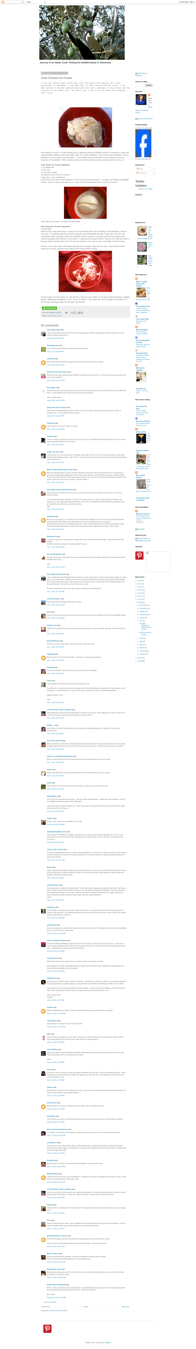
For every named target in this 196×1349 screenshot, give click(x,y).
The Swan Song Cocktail (149, 438)
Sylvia (49, 770)
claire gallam (52, 1021)
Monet (49, 867)
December (144, 605)
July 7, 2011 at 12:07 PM (56, 605)
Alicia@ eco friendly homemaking (59, 756)
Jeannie (50, 436)
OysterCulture (52, 958)
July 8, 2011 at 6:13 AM (55, 776)
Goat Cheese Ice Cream (145, 633)
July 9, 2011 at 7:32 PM (55, 878)
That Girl (50, 667)
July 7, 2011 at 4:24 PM (55, 660)
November (144, 608)
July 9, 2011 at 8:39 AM (55, 842)
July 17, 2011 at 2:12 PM (56, 1229)
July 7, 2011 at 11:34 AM (55, 592)
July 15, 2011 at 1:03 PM (56, 1153)
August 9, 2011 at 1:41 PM (56, 1297)
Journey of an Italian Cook (143, 128)
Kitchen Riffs (141, 432)
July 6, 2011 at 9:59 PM (55, 351)
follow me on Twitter (145, 189)
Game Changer (150, 245)
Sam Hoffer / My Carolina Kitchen (59, 490)
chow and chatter (53, 599)
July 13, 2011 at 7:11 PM (55, 1122)
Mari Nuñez (51, 388)
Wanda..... (50, 725)
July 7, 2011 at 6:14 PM (55, 673)
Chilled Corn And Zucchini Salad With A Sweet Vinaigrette (143, 310)
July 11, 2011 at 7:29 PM (55, 1062)
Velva (49, 681)
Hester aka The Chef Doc (56, 407)
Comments (142, 173)
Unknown (50, 359)
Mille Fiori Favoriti (142, 514)
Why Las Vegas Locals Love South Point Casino (142, 412)
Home (86, 1307)
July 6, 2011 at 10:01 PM (56, 365)
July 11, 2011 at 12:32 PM (56, 1027)
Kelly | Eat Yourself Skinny (57, 372)
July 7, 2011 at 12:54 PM (56, 618)
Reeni (49, 1069)
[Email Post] (66, 312)
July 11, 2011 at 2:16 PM (55, 1042)
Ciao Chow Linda (53, 330)
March (142, 648)
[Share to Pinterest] (82, 312)
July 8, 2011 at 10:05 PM (56, 824)
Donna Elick (51, 1103)
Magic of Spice (52, 1254)
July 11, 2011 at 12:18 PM (56, 1013)
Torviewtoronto (52, 345)
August (142, 618)
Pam (48, 1220)
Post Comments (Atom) (59, 1311)
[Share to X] (77, 312)
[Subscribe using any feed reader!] (144, 119)
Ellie (48, 1034)
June (142, 638)
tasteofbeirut (52, 1143)
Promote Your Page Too (143, 159)
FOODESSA (51, 978)
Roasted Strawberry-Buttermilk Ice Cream (145, 626)
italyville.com (141, 389)
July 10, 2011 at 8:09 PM (56, 971)
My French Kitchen (143, 421)
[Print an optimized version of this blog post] (49, 309)
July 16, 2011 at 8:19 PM (56, 1198)
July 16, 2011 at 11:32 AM (56, 1182)
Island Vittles (52, 796)
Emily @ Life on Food (55, 849)
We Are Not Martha (54, 554)
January (143, 654)
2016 (140, 587)
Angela (49, 818)
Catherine (50, 907)
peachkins (51, 1116)
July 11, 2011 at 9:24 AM (55, 1000)
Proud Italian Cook (54, 1269)
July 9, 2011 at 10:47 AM (56, 860)
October (143, 611)
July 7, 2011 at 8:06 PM (55, 734)
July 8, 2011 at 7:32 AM (55, 789)
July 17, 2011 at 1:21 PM (56, 1213)
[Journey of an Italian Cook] (143, 157)
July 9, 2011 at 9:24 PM (55, 900)
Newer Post (46, 1307)
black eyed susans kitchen (57, 1129)
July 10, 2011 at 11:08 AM (56, 933)
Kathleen (50, 1160)
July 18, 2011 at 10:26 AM (56, 1262)
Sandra (49, 1007)
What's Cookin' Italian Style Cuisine (141, 284)
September (144, 614)
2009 (140, 661)
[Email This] (72, 312)
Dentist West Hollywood (56, 1285)
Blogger (108, 1343)
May (141, 641)
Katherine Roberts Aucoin (57, 1236)
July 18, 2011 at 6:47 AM (56, 1246)
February (143, 651)
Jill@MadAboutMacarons (56, 832)
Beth (49, 612)
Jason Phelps (52, 1049)
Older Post (125, 1307)
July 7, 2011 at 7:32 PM (55, 702)
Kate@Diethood (53, 641)
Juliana (49, 1087)
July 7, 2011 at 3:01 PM (55, 634)
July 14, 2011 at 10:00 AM (56, 1135)
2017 (140, 584)
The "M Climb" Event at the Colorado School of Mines (143, 518)
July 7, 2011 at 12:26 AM (56, 429)
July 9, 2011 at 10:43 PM (56, 918)
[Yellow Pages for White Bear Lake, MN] (144, 541)
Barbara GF (51, 536)
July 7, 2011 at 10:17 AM (56, 567)
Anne (49, 783)
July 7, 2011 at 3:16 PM (55, 647)
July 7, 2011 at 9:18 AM (55, 529)
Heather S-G (51, 625)
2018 (140, 581)
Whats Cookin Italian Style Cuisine (60, 470)
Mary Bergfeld (52, 1174)
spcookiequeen (53, 885)
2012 (140, 599)
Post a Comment (50, 1302)
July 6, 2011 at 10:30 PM (56, 400)
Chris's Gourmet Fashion (56, 940)
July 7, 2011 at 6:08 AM (55, 509)
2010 (140, 658)
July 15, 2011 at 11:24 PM (56, 1166)
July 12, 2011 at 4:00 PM (56, 1096)
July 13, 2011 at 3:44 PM (56, 1109)
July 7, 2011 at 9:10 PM (55, 762)
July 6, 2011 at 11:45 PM (55, 416)
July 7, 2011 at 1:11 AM (55, 445)
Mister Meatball (142, 330)
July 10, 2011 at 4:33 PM (56, 951)
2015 (140, 590)
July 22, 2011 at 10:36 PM (56, 1277)
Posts (140, 169)
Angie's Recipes (53, 452)
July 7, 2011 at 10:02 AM (56, 547)
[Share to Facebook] (79, 312)
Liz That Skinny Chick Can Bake (59, 710)
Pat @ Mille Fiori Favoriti (56, 574)
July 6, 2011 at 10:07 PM (56, 380)
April (141, 645)
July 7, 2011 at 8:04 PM (55, 718)
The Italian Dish (142, 353)
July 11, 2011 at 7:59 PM (55, 1080)
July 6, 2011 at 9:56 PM (55, 338)
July (141, 621)
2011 (140, 602)
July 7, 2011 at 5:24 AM (55, 482)
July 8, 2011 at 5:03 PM (55, 811)
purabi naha (51, 925)
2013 (140, 596)
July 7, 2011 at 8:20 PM (55, 749)
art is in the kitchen (54, 741)
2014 (140, 593)
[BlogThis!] (74, 312)
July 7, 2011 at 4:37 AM (55, 462)
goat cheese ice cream (54, 315)
